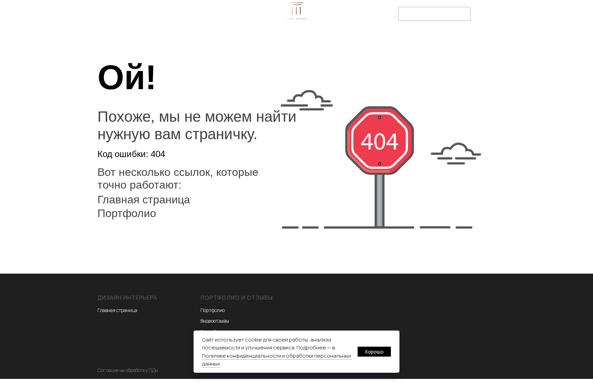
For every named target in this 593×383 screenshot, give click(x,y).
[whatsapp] (156, 25)
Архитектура (197, 34)
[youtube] (201, 25)
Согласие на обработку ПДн (127, 370)
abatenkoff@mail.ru (369, 17)
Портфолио (283, 34)
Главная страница (143, 199)
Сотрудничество (339, 34)
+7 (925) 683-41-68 (369, 11)
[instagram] (186, 25)
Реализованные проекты (411, 34)
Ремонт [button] (238, 34)
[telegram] (171, 25)
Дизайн (156, 34)
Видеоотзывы (214, 321)
